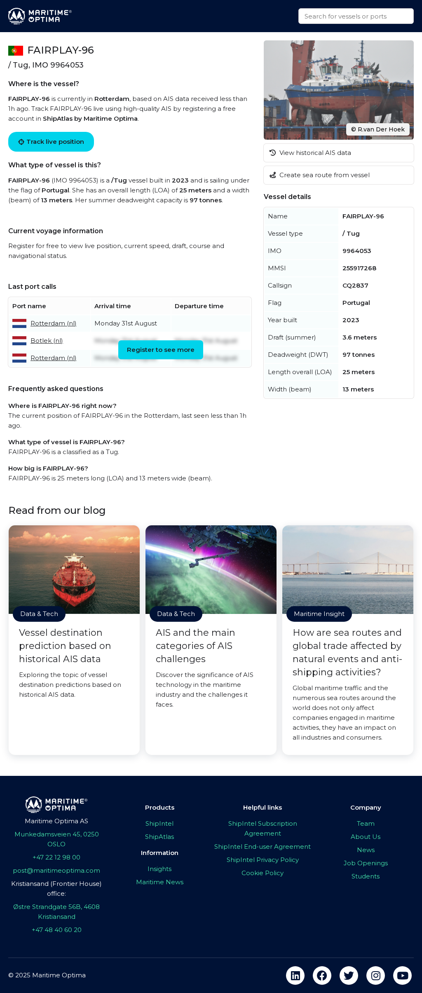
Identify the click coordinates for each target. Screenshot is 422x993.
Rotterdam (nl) (53, 323)
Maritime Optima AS (56, 821)
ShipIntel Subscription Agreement (262, 828)
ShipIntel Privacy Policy (263, 860)
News (366, 850)
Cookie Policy (262, 873)
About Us (365, 837)
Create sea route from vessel (324, 175)
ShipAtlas (159, 837)
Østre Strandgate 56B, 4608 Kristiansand (56, 911)
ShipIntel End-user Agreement (262, 846)
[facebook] (322, 975)
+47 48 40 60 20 (57, 930)
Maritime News (159, 882)
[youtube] (402, 975)
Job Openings (366, 863)
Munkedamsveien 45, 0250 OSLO (56, 839)
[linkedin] (295, 975)
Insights (159, 869)
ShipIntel (159, 823)
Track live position (55, 141)
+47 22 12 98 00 (56, 857)
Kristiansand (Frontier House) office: (56, 888)
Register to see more (161, 350)
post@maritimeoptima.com (56, 870)
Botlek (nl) (46, 340)
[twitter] (349, 975)
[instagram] (375, 975)
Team (366, 823)
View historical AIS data (314, 153)
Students (366, 876)
